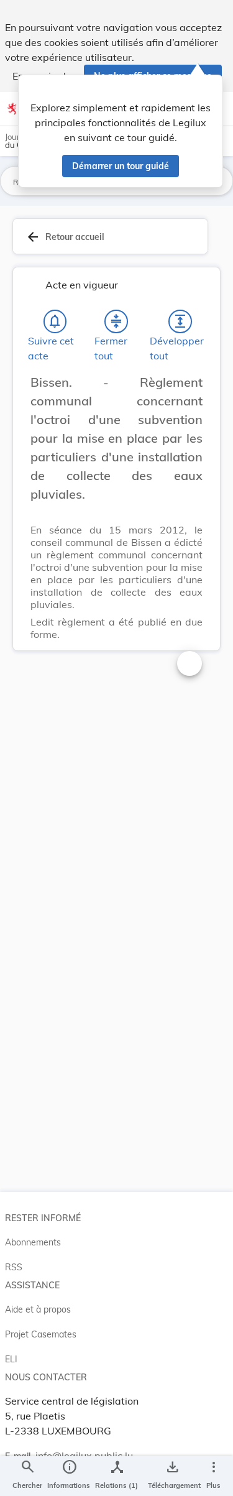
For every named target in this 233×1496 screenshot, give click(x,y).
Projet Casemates (40, 1334)
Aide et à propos (38, 1309)
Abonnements (33, 1242)
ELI (11, 1359)
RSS (13, 1267)
